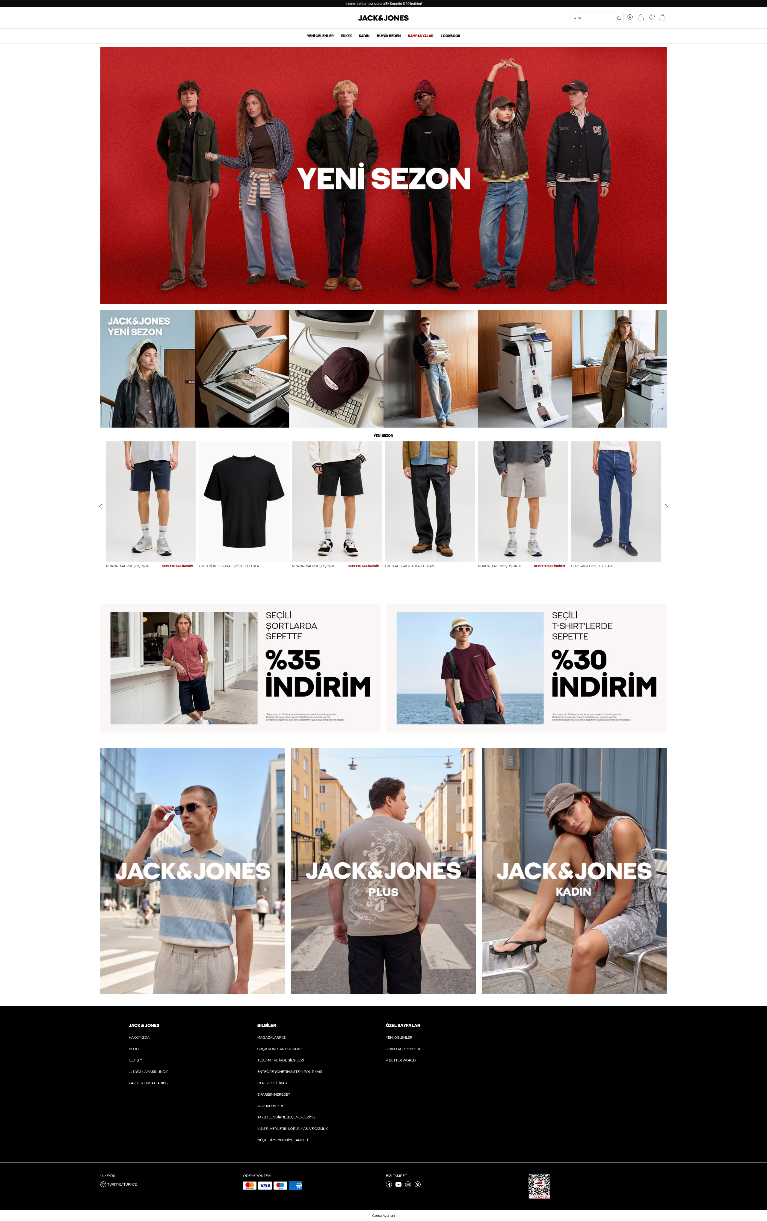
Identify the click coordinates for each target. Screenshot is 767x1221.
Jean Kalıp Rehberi (403, 1049)
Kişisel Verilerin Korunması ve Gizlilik (292, 1129)
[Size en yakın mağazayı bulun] (630, 19)
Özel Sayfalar (403, 1025)
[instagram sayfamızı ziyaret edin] (408, 1186)
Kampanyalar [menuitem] (421, 36)
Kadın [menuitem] (364, 36)
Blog (134, 1049)
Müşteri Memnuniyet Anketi (282, 1140)
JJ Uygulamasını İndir (149, 1072)
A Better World (401, 1060)
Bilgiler (266, 1025)
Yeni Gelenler (399, 1037)
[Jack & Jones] (383, 19)
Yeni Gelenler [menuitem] (320, 36)
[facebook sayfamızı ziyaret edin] (389, 1186)
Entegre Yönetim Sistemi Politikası (289, 1072)
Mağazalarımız (271, 1037)
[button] (151, 501)
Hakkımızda (139, 1037)
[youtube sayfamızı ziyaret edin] (398, 1186)
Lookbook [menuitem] (450, 36)
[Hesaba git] (641, 17)
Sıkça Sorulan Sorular (279, 1049)
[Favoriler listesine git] (652, 19)
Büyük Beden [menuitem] (389, 36)
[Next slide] (666, 507)
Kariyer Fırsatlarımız (149, 1083)
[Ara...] (619, 18)
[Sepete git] (662, 17)
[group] (151, 517)
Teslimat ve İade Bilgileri (280, 1060)
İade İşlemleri (270, 1106)
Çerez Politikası (272, 1083)
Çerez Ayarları (383, 1216)
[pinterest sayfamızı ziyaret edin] (418, 1186)
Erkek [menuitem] (346, 36)
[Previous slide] (100, 507)
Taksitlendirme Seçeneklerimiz (286, 1117)
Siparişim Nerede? (273, 1094)
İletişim (135, 1060)
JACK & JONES (144, 1025)
